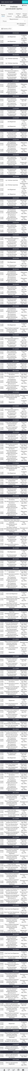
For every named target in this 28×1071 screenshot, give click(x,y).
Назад (3, 5)
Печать (25, 5)
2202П (3, 16)
